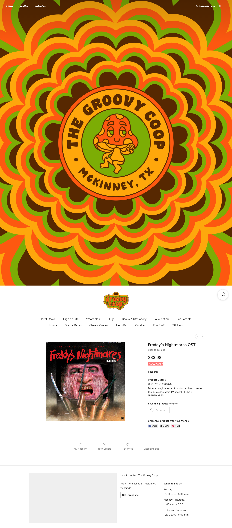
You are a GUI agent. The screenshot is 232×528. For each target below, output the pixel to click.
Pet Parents (183, 319)
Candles (140, 325)
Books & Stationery (134, 319)
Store (9, 6)
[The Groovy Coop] (116, 301)
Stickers (177, 325)
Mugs (110, 319)
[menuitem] (197, 336)
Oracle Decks (73, 325)
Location (23, 6)
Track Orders (104, 448)
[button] (159, 410)
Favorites (128, 448)
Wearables (93, 319)
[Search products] (223, 295)
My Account (80, 448)
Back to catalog (156, 349)
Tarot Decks (48, 319)
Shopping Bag (151, 448)
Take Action (161, 319)
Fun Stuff (159, 325)
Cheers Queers (99, 325)
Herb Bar (122, 325)
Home (53, 325)
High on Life (71, 319)
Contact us (40, 6)
